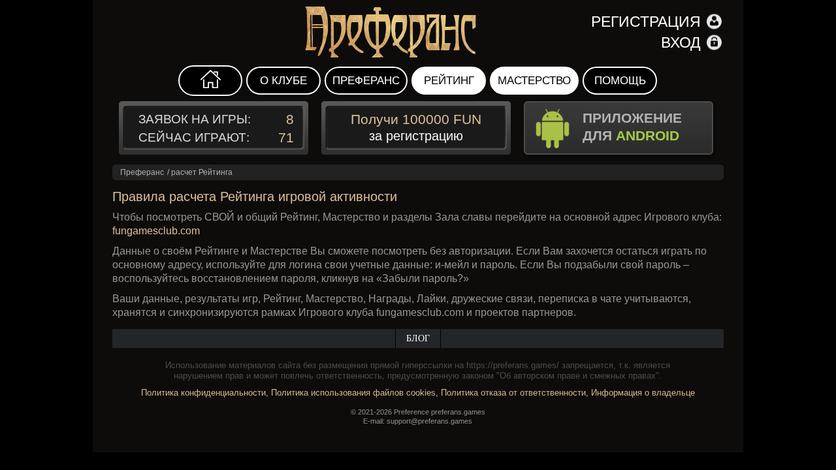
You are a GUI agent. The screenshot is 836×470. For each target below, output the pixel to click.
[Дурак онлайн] (417, 33)
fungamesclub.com (156, 230)
